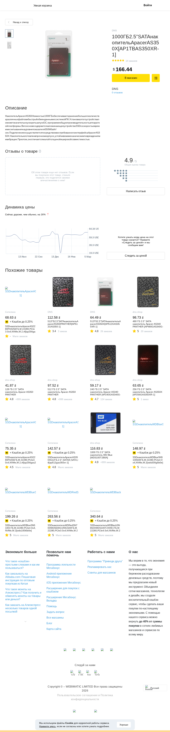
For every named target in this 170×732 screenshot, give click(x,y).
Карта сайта (53, 629)
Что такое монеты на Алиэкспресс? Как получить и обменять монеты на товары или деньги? (23, 594)
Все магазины (55, 617)
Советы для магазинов (101, 572)
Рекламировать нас (99, 567)
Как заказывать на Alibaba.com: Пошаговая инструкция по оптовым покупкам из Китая (20, 578)
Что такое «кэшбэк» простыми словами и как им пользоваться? (22, 564)
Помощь (51, 606)
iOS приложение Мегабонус (63, 582)
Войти (148, 5)
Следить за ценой (136, 255)
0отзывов (117, 92)
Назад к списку (21, 22)
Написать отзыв (136, 191)
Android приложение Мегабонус (59, 575)
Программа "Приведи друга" (105, 561)
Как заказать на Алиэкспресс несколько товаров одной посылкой (23, 608)
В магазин (131, 77)
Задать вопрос (55, 612)
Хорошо (124, 724)
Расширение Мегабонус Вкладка (61, 599)
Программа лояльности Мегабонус (61, 566)
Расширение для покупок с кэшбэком (63, 590)
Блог (49, 623)
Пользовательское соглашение (77, 695)
